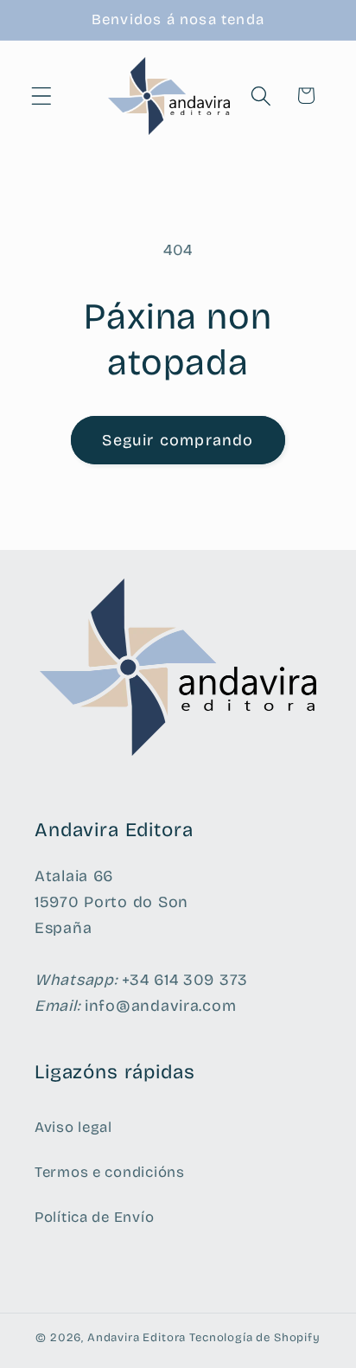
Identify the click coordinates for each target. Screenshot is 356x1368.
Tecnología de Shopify (255, 1338)
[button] (42, 95)
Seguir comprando (177, 440)
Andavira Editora (136, 1338)
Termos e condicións (110, 1172)
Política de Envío (94, 1217)
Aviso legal (73, 1127)
